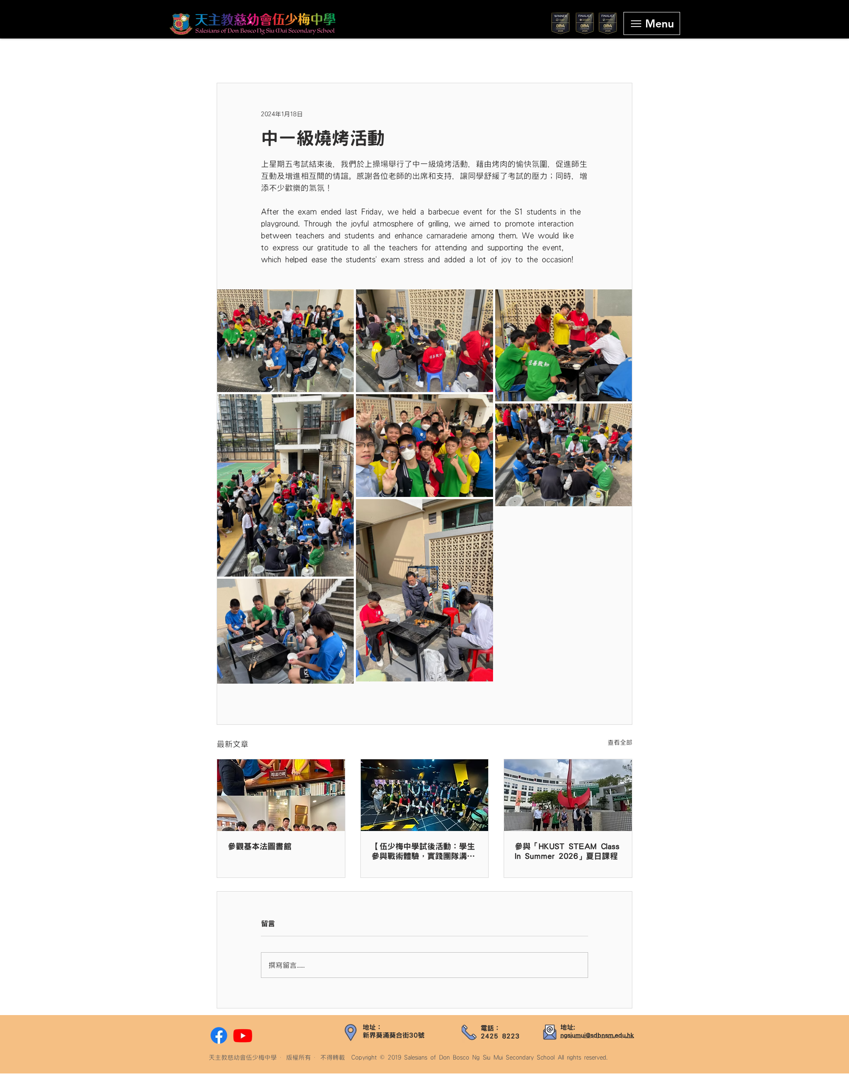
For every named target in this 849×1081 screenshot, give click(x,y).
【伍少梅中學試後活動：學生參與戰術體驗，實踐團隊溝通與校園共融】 (423, 851)
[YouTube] (243, 1035)
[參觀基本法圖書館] (281, 795)
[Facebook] (219, 1035)
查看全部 (620, 742)
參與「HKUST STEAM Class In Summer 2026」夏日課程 (567, 851)
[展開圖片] (285, 340)
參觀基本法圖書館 (259, 846)
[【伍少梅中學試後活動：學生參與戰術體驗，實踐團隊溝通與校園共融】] (425, 795)
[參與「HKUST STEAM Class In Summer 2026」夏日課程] (568, 795)
